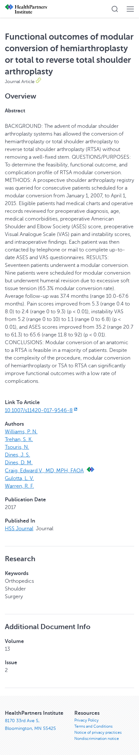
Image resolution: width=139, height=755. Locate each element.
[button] (115, 9)
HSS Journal (19, 529)
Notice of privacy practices (98, 732)
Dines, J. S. (17, 455)
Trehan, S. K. (19, 439)
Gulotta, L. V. (19, 478)
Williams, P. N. (21, 432)
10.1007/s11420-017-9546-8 (39, 410)
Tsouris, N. (17, 447)
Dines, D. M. (19, 463)
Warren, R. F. (19, 486)
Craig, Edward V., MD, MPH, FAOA (44, 471)
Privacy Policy (86, 720)
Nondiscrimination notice (96, 738)
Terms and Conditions (93, 726)
